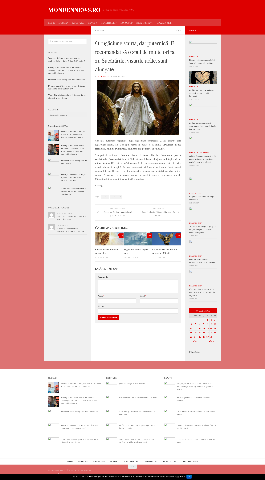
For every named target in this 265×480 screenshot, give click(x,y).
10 (215, 324)
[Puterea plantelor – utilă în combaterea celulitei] (169, 401)
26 (195, 336)
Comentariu (103, 277)
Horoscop (193, 56)
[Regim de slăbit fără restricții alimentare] (203, 183)
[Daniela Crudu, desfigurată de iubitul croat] (53, 164)
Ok (189, 477)
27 (200, 336)
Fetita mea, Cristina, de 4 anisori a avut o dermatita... (71, 217)
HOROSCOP (126, 22)
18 (191, 332)
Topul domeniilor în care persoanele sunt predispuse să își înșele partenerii (136, 440)
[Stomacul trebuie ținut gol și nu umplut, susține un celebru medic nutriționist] (203, 213)
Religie (100, 30)
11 (191, 328)
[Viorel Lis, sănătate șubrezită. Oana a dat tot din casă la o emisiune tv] (53, 192)
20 (200, 332)
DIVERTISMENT (144, 22)
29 (207, 336)
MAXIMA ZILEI (164, 22)
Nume (101, 295)
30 (211, 336)
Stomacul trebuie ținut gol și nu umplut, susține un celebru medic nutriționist (202, 229)
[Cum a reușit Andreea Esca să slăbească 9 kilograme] (111, 415)
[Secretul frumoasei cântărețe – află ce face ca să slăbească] (169, 429)
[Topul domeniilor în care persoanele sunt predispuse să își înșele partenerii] (111, 443)
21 (204, 332)
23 (211, 332)
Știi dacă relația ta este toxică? (132, 383)
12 (195, 328)
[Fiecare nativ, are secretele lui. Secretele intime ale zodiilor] (203, 47)
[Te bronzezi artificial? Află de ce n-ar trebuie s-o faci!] (169, 415)
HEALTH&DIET (109, 22)
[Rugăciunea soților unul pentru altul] (109, 238)
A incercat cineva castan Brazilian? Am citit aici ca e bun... (71, 230)
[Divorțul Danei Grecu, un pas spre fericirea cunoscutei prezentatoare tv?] (53, 178)
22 (207, 332)
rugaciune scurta (116, 197)
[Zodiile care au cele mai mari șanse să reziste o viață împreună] (203, 77)
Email (143, 295)
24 (215, 332)
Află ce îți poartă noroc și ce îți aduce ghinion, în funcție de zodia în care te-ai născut (202, 158)
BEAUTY (92, 22)
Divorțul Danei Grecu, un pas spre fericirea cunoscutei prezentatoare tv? (66, 87)
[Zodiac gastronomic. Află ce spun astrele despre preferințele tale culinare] (203, 110)
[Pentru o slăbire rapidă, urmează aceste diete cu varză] (203, 246)
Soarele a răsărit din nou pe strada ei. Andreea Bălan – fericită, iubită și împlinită (66, 59)
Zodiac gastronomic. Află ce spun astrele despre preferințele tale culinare (202, 125)
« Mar (195, 341)
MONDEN (63, 22)
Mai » (211, 341)
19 (195, 332)
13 (200, 328)
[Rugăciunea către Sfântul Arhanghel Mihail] (166, 238)
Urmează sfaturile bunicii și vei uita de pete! (138, 397)
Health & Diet (195, 193)
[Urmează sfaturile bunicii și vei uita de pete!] (111, 401)
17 (215, 328)
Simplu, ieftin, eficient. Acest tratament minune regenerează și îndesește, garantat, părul (195, 386)
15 (207, 328)
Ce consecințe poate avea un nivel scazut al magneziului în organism (202, 292)
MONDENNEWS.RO (74, 10)
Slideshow (204, 152)
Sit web (101, 305)
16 (211, 328)
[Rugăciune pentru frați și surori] (138, 238)
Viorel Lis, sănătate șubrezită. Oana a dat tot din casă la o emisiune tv (67, 96)
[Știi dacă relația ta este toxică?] (111, 387)
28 (204, 336)
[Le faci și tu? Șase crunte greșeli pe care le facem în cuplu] (111, 429)
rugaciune (105, 197)
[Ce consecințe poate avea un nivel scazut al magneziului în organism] (203, 276)
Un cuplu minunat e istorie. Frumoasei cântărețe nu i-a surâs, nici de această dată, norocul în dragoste (66, 70)
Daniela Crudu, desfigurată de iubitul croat (66, 79)
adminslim (103, 76)
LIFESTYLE (78, 22)
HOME (51, 22)
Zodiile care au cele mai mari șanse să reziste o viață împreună (201, 92)
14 (204, 328)
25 (191, 336)
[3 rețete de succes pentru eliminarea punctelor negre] (169, 443)
